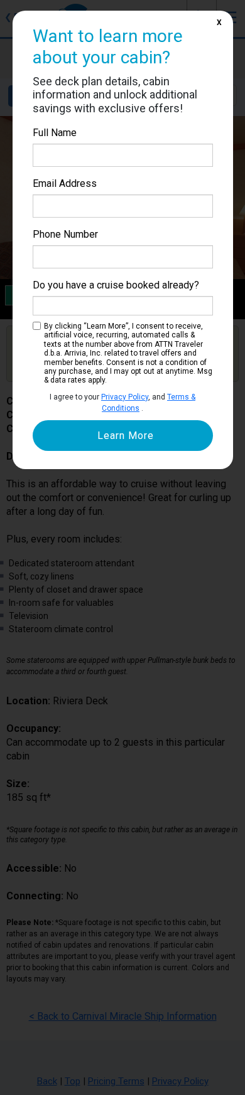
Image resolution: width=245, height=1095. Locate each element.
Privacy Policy (124, 397)
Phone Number (65, 234)
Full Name (55, 133)
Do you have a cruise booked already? (116, 285)
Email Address (65, 183)
